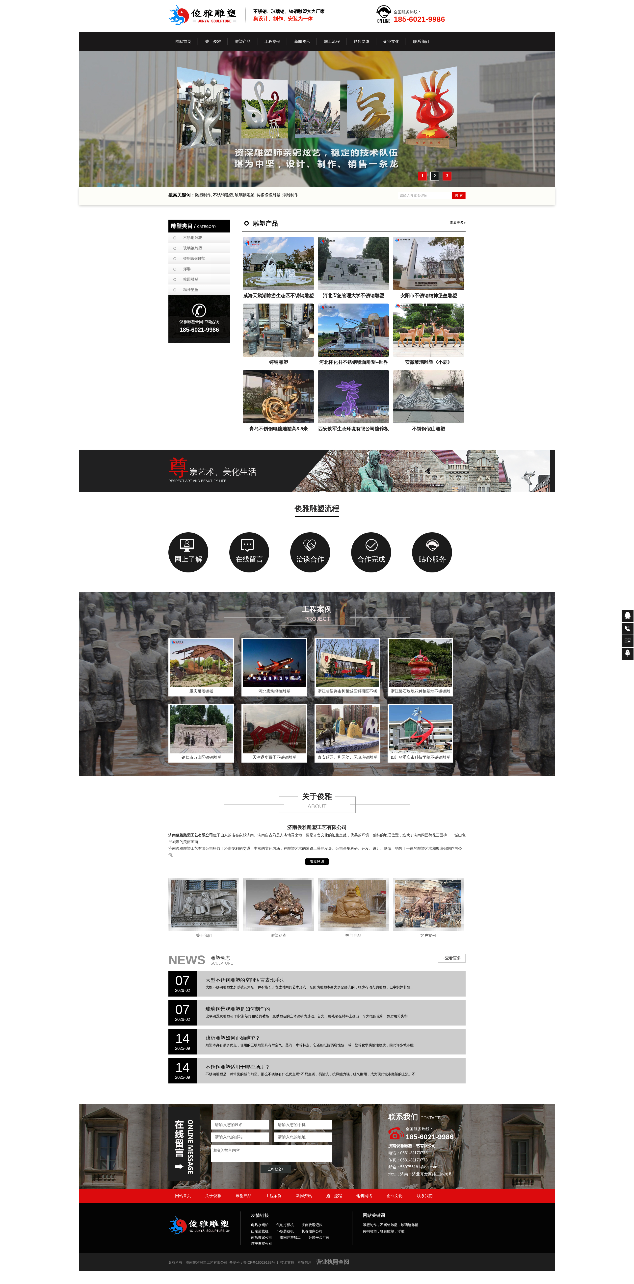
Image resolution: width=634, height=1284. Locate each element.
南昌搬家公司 (261, 1237)
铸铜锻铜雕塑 (194, 258)
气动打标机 (285, 1225)
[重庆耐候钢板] (201, 663)
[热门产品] (353, 904)
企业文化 (394, 1196)
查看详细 (317, 862)
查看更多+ (458, 223)
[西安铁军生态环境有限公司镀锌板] (353, 397)
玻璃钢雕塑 (192, 248)
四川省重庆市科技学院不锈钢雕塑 (420, 757)
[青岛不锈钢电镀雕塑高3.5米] (278, 397)
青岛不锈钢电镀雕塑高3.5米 (278, 428)
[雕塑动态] (279, 904)
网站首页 (183, 41)
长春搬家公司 (312, 1231)
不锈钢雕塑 (192, 237)
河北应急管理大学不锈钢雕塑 (353, 295)
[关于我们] (204, 904)
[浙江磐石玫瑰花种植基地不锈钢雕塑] (420, 663)
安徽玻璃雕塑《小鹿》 (428, 362)
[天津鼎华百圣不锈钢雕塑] (274, 729)
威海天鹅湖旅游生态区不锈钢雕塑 (278, 295)
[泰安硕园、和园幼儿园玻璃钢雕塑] (347, 729)
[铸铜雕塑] (278, 330)
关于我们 (204, 935)
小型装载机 (285, 1231)
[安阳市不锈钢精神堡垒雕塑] (428, 263)
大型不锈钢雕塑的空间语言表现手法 (245, 980)
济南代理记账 (312, 1225)
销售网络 (364, 1196)
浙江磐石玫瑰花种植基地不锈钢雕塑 (420, 692)
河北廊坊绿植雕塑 (274, 691)
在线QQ (628, 616)
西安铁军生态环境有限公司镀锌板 (353, 428)
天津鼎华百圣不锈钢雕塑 (274, 757)
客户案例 (428, 935)
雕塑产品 (243, 1196)
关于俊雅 (213, 1196)
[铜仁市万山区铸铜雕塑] (201, 729)
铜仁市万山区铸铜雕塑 (201, 757)
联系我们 (425, 1196)
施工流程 (334, 1196)
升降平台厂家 (319, 1237)
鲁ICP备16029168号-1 (260, 1262)
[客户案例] (428, 904)
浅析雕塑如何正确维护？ (233, 1038)
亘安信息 (305, 1262)
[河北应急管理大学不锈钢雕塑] (353, 263)
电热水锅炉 (259, 1225)
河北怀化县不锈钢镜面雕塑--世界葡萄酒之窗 (353, 363)
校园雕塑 (190, 279)
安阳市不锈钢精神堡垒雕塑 (428, 295)
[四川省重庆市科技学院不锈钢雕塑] (420, 729)
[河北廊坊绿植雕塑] (274, 663)
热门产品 (353, 935)
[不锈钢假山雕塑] (428, 397)
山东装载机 (259, 1231)
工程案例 (274, 1196)
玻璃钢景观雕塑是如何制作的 (238, 1009)
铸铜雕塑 (278, 362)
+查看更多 (452, 958)
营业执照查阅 (333, 1262)
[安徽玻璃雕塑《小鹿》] (428, 330)
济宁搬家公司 (261, 1244)
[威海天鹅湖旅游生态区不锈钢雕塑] (278, 263)
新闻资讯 (304, 1196)
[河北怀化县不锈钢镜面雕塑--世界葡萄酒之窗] (353, 330)
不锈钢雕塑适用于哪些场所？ (238, 1067)
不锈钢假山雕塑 (428, 428)
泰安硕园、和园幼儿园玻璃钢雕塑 (347, 757)
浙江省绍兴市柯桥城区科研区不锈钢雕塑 (347, 692)
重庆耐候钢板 (201, 691)
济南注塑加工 (290, 1237)
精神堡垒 (190, 289)
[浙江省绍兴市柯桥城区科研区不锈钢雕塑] (347, 663)
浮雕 (187, 269)
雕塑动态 (279, 935)
